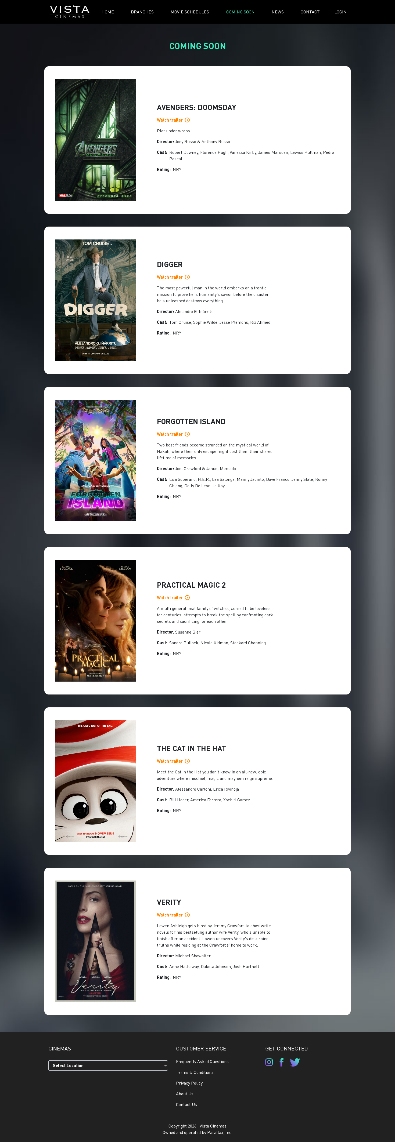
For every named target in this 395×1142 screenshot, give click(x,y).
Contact (310, 11)
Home (108, 11)
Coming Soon (240, 11)
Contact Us (186, 1104)
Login (341, 11)
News (278, 11)
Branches (142, 11)
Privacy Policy (189, 1083)
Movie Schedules (190, 11)
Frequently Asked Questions (202, 1061)
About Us (184, 1093)
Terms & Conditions (195, 1072)
